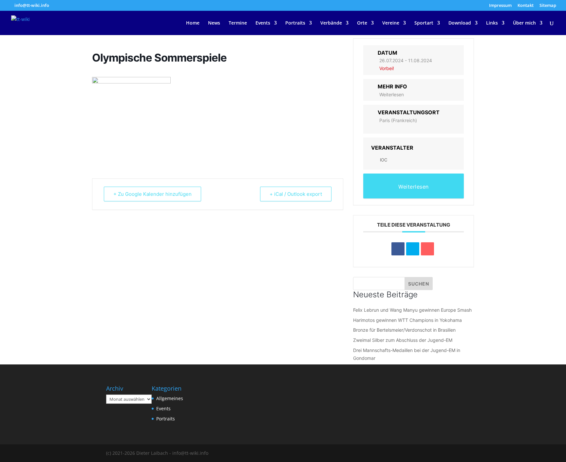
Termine (238, 23)
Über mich (524, 23)
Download (459, 23)
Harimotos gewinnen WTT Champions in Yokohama (407, 320)
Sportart (423, 23)
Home (192, 23)
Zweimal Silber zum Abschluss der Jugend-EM (402, 340)
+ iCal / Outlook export (296, 194)
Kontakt (526, 5)
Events (262, 23)
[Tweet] (412, 248)
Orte (362, 23)
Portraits (295, 23)
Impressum (500, 5)
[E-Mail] (427, 248)
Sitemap (547, 5)
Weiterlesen (391, 94)
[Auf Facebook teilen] (398, 248)
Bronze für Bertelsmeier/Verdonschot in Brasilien (404, 330)
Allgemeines (169, 398)
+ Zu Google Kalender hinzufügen (152, 194)
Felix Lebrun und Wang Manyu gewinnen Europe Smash (412, 310)
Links (492, 23)
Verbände (331, 23)
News (214, 23)
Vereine (390, 23)
